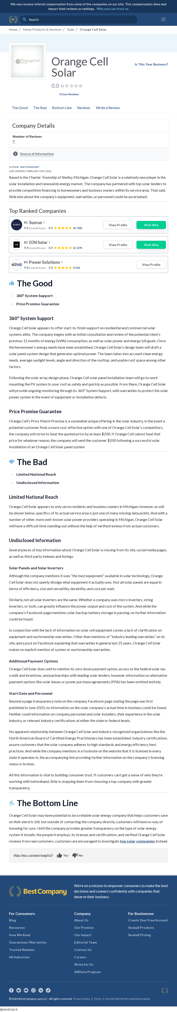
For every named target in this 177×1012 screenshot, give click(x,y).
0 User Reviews (69, 94)
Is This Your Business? (151, 64)
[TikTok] (48, 990)
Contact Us (83, 950)
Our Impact (82, 935)
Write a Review (108, 107)
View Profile (118, 225)
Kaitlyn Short (30, 167)
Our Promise (84, 927)
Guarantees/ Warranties (28, 942)
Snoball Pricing (139, 935)
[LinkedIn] (40, 990)
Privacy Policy (81, 998)
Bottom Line (62, 107)
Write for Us (83, 964)
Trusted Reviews (22, 950)
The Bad (40, 107)
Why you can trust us (113, 9)
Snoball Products (141, 927)
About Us (81, 920)
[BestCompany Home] (13, 19)
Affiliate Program (87, 972)
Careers (80, 957)
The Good (20, 107)
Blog (12, 920)
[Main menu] (163, 19)
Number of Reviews (27, 136)
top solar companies (137, 841)
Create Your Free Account (148, 920)
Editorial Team (85, 942)
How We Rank (19, 935)
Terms (98, 998)
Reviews (83, 107)
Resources (17, 927)
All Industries (19, 957)
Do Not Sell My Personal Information (128, 998)
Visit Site (151, 225)
